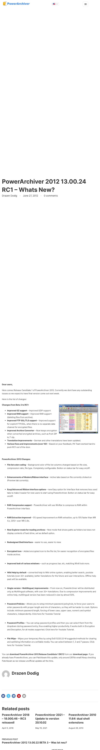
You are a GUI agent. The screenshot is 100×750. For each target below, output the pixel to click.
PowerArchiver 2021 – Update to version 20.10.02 (50, 718)
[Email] (24, 696)
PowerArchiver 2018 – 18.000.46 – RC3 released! (15, 718)
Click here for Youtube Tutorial (46, 614)
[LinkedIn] (14, 696)
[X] (8, 696)
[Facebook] (3, 696)
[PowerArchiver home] (16, 3)
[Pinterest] (19, 696)
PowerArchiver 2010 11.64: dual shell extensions (82, 718)
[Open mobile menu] (85, 4)
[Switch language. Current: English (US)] (55, 4)
